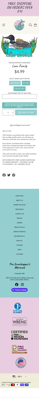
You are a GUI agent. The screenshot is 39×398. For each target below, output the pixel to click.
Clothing (19, 254)
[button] (3, 25)
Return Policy (19, 236)
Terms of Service (19, 231)
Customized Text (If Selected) (19, 93)
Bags (19, 249)
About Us (19, 200)
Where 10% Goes (19, 205)
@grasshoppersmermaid (19, 125)
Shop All (19, 241)
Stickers (19, 245)
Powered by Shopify (25, 382)
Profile (19, 218)
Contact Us (19, 214)
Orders (19, 223)
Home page (19, 196)
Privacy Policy (19, 227)
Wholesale (19, 209)
